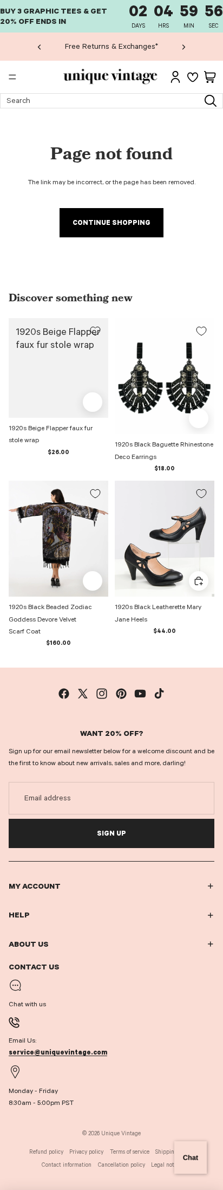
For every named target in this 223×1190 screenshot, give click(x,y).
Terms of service (129, 1151)
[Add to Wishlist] (95, 331)
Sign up (111, 833)
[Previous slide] (39, 47)
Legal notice (166, 1164)
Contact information (66, 1164)
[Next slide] (183, 47)
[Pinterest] (121, 693)
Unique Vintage (121, 1133)
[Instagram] (101, 693)
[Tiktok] (159, 693)
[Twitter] (82, 693)
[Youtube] (140, 693)
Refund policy (46, 1151)
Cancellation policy (121, 1164)
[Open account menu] (175, 77)
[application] (190, 1157)
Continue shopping (111, 222)
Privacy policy (86, 1151)
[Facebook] (63, 693)
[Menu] (12, 77)
